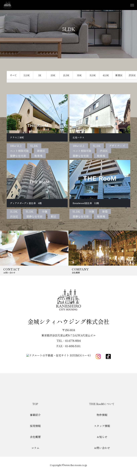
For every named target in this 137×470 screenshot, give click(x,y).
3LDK (93, 75)
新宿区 (118, 75)
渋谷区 (104, 151)
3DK (79, 75)
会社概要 (35, 436)
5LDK (34, 146)
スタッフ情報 (102, 425)
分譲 (44, 211)
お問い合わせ (102, 447)
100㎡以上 (16, 146)
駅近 (53, 216)
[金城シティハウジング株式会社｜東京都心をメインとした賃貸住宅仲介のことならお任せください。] (7, 5)
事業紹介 (35, 414)
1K (39, 75)
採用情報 (35, 425)
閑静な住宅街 (18, 156)
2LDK (66, 75)
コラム (35, 447)
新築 (105, 211)
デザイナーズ (117, 146)
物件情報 (102, 414)
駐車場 (38, 156)
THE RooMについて (102, 403)
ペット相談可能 (19, 151)
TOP (35, 403)
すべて (13, 75)
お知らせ (102, 436)
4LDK (106, 75)
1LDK (27, 75)
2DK (53, 75)
